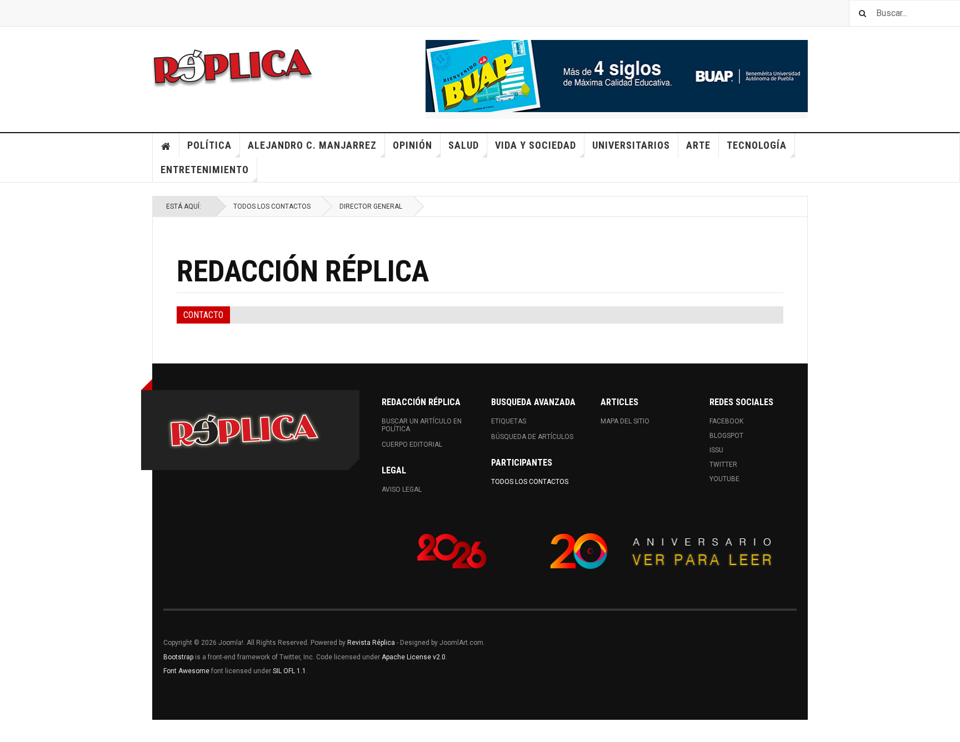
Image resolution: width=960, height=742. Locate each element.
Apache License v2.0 (414, 657)
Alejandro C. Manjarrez (312, 145)
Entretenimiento (205, 169)
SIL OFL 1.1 (289, 671)
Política (209, 145)
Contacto (203, 315)
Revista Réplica (371, 643)
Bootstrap (178, 657)
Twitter (723, 464)
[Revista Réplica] (232, 66)
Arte (698, 145)
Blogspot (726, 436)
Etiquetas (508, 421)
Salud (463, 145)
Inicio (166, 145)
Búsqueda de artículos (532, 437)
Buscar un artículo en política (422, 425)
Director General (370, 206)
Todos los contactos (272, 206)
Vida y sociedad (535, 145)
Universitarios (631, 145)
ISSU (716, 450)
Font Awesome (186, 671)
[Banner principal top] (617, 76)
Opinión (412, 145)
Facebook (726, 421)
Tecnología (757, 145)
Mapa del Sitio (625, 421)
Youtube (724, 479)
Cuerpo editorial (412, 444)
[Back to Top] (11, 731)
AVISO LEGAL (402, 489)
